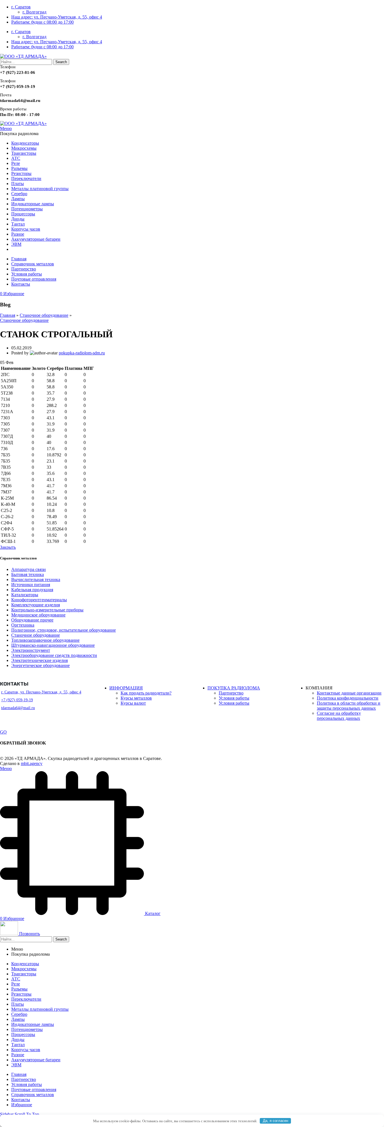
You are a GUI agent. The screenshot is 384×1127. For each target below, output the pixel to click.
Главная (7, 315)
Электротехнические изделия (39, 660)
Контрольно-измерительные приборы (47, 609)
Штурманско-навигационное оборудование (53, 645)
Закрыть (8, 547)
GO (3, 732)
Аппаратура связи (28, 569)
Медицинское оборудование (38, 615)
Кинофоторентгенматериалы (39, 599)
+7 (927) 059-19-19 (17, 700)
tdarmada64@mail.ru (18, 708)
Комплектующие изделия (35, 604)
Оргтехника (22, 625)
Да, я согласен (275, 1121)
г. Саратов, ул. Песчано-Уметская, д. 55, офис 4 (41, 692)
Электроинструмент (30, 650)
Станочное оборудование (44, 315)
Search (61, 62)
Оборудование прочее (32, 620)
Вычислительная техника (35, 579)
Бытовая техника (27, 574)
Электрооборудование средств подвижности (54, 655)
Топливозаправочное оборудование (45, 640)
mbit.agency (31, 763)
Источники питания (30, 584)
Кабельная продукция (32, 589)
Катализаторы (24, 594)
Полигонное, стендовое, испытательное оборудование (63, 630)
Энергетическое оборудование (40, 665)
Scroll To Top (27, 1114)
